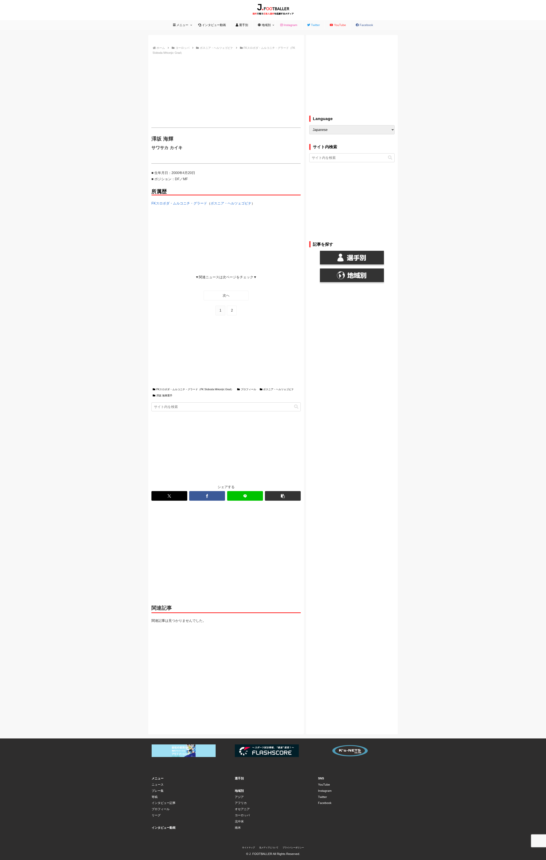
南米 (238, 827)
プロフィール (248, 389)
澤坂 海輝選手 (164, 395)
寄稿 (155, 797)
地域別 (239, 790)
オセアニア (242, 809)
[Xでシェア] (169, 496)
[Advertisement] (226, 91)
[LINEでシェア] (245, 496)
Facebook (324, 803)
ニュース (158, 784)
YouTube (324, 784)
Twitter (322, 797)
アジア (239, 797)
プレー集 (158, 790)
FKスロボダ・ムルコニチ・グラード (179, 203)
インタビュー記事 (164, 803)
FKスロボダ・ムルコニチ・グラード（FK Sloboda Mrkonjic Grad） (195, 389)
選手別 (239, 778)
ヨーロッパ (242, 815)
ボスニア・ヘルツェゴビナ (231, 203)
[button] (296, 406)
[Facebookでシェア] (207, 496)
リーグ (156, 815)
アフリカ (241, 803)
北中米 (239, 821)
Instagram (325, 790)
